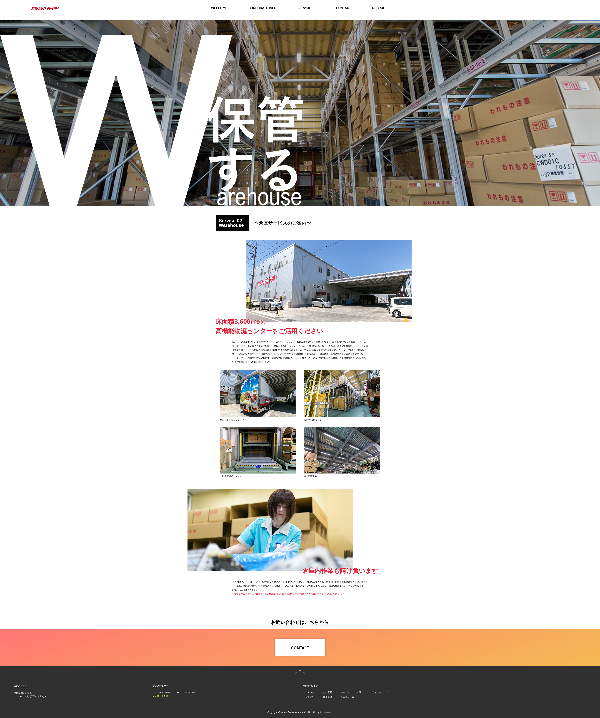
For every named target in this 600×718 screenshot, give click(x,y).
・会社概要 (326, 692)
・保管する (308, 697)
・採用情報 (326, 697)
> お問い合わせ (160, 696)
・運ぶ (360, 692)
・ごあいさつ (309, 692)
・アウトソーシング (378, 692)
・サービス (344, 692)
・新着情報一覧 (346, 697)
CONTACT (300, 647)
